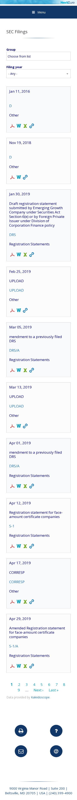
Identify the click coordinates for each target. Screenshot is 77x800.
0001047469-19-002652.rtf (19, 666)
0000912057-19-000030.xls (25, 255)
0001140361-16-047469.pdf (12, 126)
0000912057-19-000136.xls (25, 486)
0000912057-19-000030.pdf (12, 255)
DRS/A (14, 350)
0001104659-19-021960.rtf (19, 602)
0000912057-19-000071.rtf (19, 370)
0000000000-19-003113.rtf (19, 310)
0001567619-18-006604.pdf (12, 177)
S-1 (12, 526)
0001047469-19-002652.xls (25, 666)
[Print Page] (21, 731)
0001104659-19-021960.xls (25, 602)
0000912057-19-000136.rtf (19, 486)
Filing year (14, 67)
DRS (12, 234)
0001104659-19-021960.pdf (12, 602)
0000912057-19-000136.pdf (12, 486)
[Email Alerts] (56, 751)
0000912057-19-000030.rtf (19, 255)
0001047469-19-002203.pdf (12, 546)
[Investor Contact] (21, 751)
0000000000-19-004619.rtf (19, 426)
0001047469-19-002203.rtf (19, 546)
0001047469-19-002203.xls (25, 546)
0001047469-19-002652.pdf (12, 666)
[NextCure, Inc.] (38, 2)
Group (11, 49)
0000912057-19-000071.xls (25, 370)
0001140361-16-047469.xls (25, 126)
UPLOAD (16, 290)
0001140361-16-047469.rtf (19, 126)
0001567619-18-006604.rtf (19, 177)
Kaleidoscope (40, 697)
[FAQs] (56, 731)
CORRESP (17, 581)
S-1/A (13, 646)
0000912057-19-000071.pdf (12, 370)
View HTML (31, 126)
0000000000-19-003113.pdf (12, 310)
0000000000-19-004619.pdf (12, 426)
